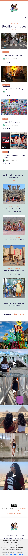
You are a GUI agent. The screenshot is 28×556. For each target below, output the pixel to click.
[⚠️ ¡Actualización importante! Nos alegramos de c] (14, 447)
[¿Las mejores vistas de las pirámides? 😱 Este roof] (14, 419)
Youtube (9, 538)
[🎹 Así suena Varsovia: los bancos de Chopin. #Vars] (14, 363)
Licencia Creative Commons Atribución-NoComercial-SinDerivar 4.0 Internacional (14, 511)
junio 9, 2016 (14, 160)
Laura (7, 160)
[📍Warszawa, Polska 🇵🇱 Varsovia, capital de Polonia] (14, 335)
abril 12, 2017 (14, 58)
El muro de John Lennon (11, 122)
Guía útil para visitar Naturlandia (14, 303)
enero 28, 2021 (16, 305)
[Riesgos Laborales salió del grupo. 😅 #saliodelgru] (14, 476)
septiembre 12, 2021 (17, 242)
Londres (5, 52)
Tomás (7, 58)
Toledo (17, 268)
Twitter (21, 535)
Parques (11, 206)
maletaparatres (18, 314)
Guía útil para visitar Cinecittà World (14, 209)
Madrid (5, 152)
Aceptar (20, 554)
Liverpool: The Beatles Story (12, 89)
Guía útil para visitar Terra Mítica (14, 239)
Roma (17, 206)
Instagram (20, 538)
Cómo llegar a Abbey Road (12, 55)
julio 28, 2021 (17, 274)
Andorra (10, 301)
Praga (5, 118)
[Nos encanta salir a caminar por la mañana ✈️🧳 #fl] (14, 391)
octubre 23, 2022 (17, 211)
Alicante (10, 237)
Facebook (10, 535)
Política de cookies (11, 554)
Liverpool (6, 85)
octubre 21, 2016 (15, 125)
